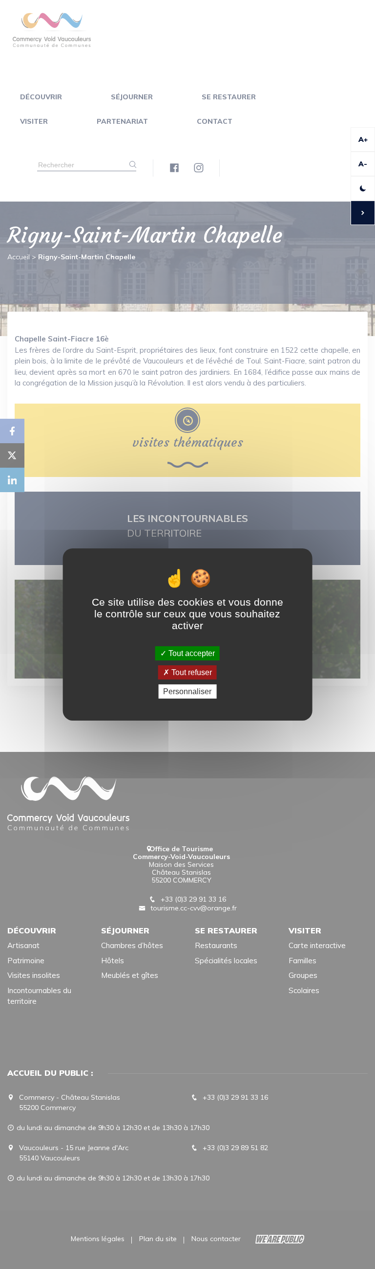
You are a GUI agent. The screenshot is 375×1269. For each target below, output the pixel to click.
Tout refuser (190, 672)
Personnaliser (187, 691)
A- (362, 163)
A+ (363, 139)
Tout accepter (191, 653)
